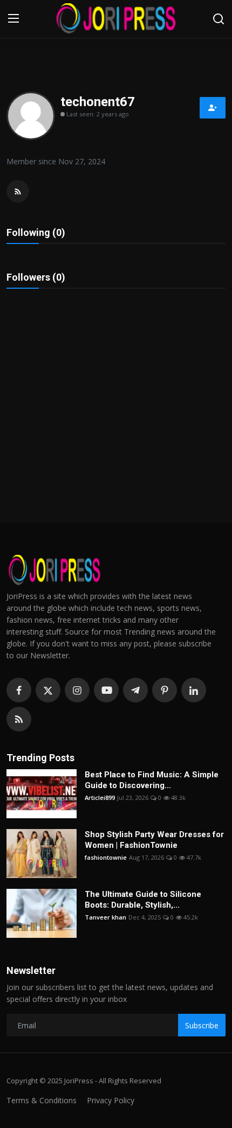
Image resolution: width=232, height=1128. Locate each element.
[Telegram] (135, 690)
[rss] (18, 719)
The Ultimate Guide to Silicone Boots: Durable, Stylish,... (143, 899)
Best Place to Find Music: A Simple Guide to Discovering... (152, 780)
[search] (218, 19)
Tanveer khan (105, 917)
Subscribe (202, 1025)
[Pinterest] (164, 690)
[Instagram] (77, 690)
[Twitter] (48, 690)
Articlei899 (100, 797)
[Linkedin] (193, 690)
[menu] (13, 19)
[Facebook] (18, 690)
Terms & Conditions (41, 1100)
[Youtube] (106, 690)
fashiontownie (106, 857)
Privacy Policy (110, 1100)
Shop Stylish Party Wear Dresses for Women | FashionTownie (154, 840)
